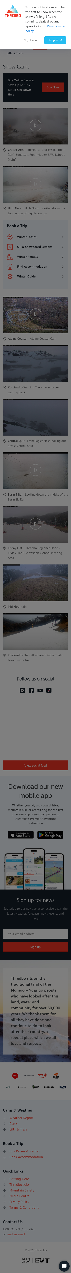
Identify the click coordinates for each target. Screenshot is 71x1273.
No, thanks (30, 40)
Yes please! (55, 40)
